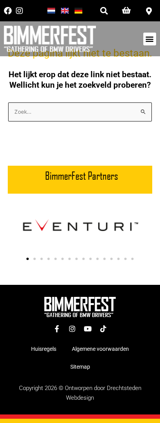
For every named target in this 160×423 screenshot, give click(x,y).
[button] (104, 10)
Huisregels (43, 349)
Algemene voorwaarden (100, 349)
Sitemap (80, 367)
